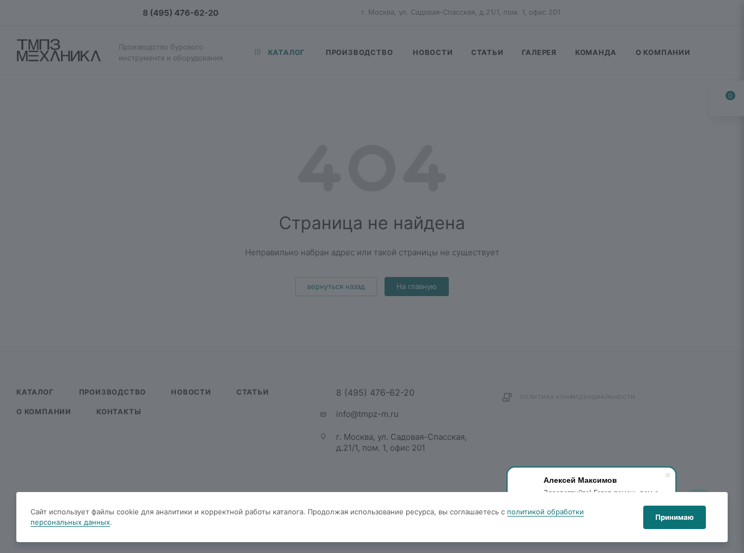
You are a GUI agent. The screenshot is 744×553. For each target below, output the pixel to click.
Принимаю (674, 517)
